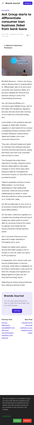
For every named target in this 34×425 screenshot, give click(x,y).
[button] (3, 3)
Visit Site (17, 311)
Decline (27, 420)
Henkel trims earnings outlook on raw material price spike (26, 328)
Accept (17, 420)
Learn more (6, 416)
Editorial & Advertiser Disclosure (13, 47)
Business (6, 10)
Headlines (27, 3)
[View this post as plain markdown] (28, 35)
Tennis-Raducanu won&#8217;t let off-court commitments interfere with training (8, 330)
